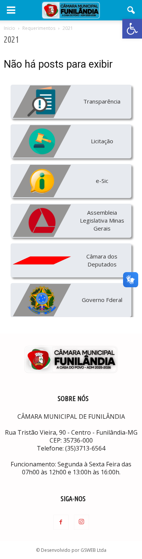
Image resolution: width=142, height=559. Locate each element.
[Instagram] (81, 522)
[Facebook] (61, 522)
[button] (132, 29)
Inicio (9, 28)
